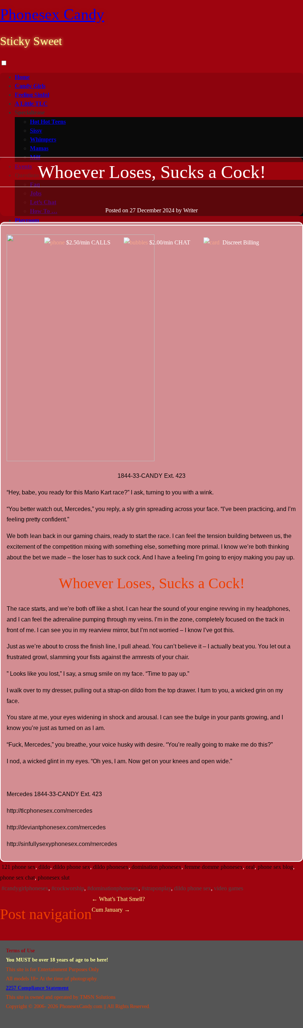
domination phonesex (156, 867)
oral (250, 867)
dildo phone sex (71, 867)
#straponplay (156, 888)
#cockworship (67, 888)
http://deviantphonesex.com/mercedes (56, 827)
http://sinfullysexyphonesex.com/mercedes (62, 844)
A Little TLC (31, 103)
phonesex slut (53, 877)
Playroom (27, 220)
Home (22, 77)
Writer (190, 210)
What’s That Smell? (118, 899)
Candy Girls (30, 86)
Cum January (111, 910)
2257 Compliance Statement (37, 988)
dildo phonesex (111, 867)
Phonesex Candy (52, 14)
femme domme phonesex (213, 867)
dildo (44, 867)
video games (228, 888)
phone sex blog (275, 867)
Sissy (36, 130)
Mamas (39, 148)
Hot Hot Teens (48, 122)
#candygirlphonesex (24, 888)
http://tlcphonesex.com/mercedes (49, 811)
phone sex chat (17, 877)
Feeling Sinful (32, 95)
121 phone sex (18, 867)
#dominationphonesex (113, 888)
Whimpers (43, 139)
